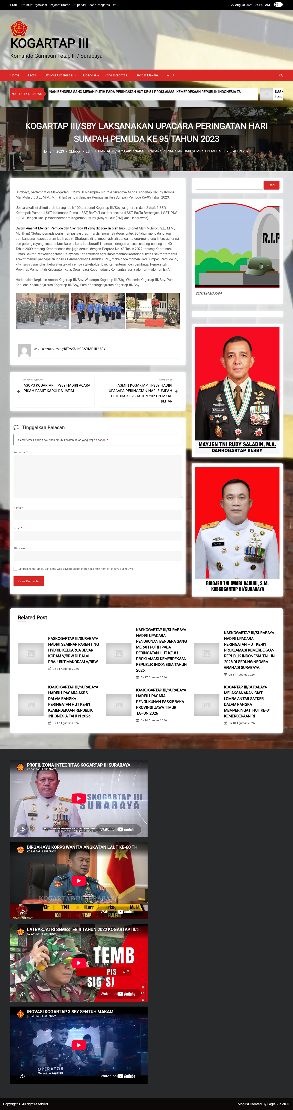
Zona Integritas (99, 5)
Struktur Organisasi (34, 5)
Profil (13, 5)
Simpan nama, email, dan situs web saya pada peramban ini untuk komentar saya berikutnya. (76, 568)
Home (14, 75)
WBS (116, 5)
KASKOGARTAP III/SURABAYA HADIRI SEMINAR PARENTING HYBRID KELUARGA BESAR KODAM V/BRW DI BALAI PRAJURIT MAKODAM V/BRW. (73, 650)
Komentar (21, 452)
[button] (281, 75)
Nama (18, 507)
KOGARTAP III (49, 43)
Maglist (244, 1104)
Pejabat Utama (60, 5)
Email (18, 528)
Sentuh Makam (147, 75)
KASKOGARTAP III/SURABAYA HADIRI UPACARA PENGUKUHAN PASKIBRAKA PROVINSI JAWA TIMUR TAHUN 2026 (161, 701)
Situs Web (20, 548)
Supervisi (80, 5)
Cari (272, 185)
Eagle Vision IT (278, 1104)
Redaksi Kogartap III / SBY (85, 349)
